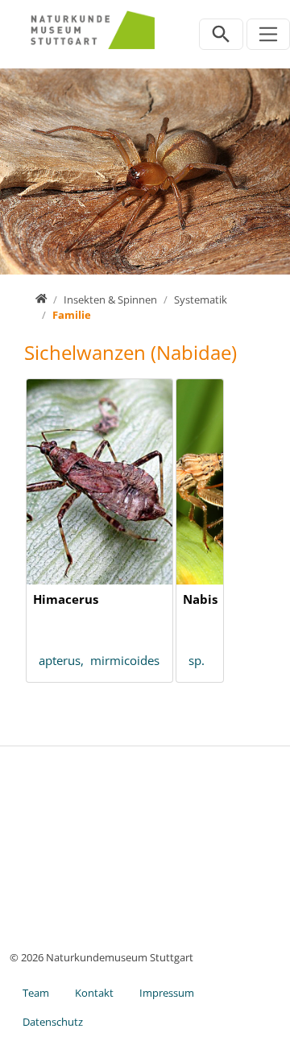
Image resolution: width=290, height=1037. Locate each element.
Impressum (166, 992)
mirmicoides (125, 660)
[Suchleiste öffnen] (221, 34)
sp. (196, 660)
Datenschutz (53, 1021)
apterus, (64, 660)
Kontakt (94, 992)
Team (36, 992)
